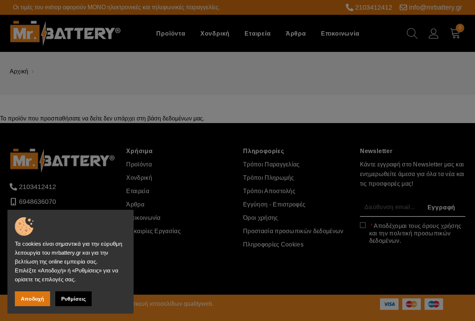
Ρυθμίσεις (73, 299)
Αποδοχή (32, 299)
